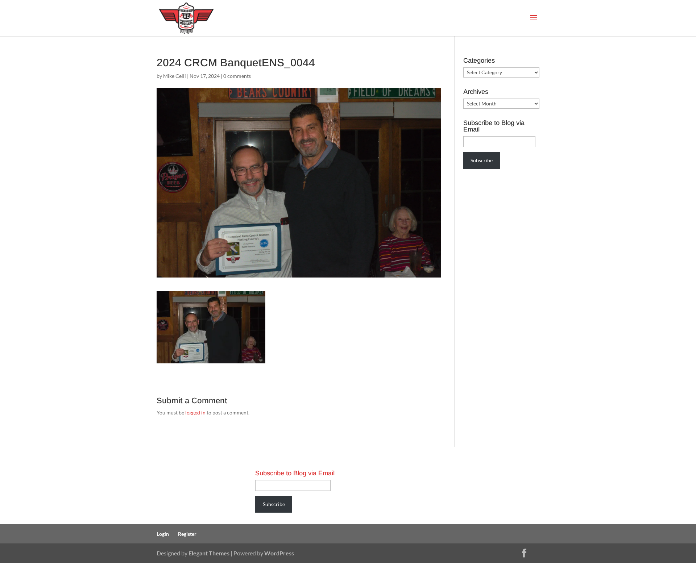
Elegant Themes (208, 553)
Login (163, 534)
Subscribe (482, 160)
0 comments (237, 76)
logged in (195, 412)
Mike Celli (174, 76)
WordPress (279, 553)
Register (187, 534)
